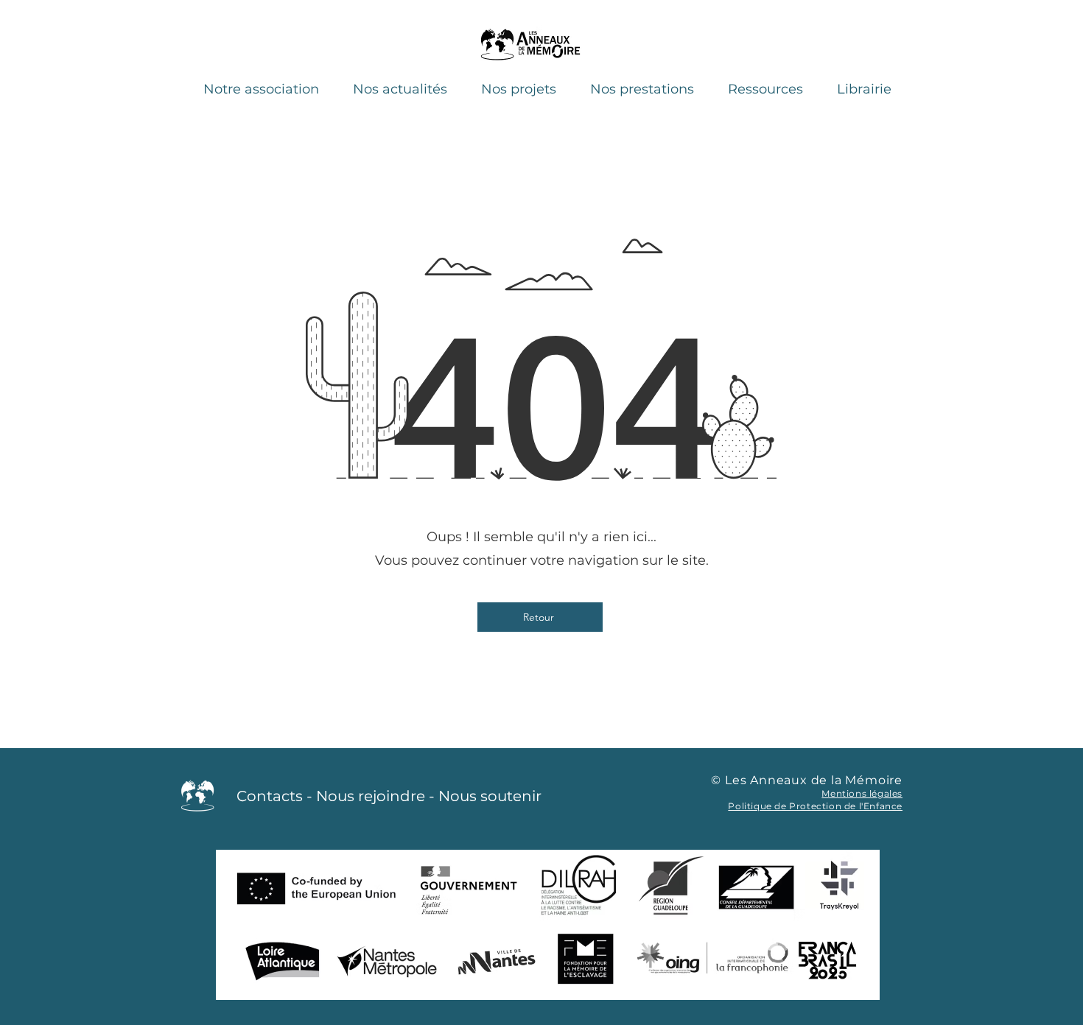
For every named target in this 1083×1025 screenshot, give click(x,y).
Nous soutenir (490, 796)
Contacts (269, 796)
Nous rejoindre (370, 796)
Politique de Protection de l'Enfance (815, 805)
